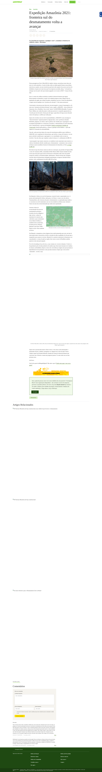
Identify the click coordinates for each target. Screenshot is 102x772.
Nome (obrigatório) (18, 706)
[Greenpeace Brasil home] (17, 2)
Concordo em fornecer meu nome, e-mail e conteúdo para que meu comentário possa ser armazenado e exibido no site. (35, 712)
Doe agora (35, 391)
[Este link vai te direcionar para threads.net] (27, 756)
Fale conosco (63, 759)
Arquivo (62, 762)
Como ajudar (50, 1)
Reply (55, 735)
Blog (30, 9)
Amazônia (35, 9)
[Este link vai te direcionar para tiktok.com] (25, 756)
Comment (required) (18, 693)
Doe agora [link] (72, 2)
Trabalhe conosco (34, 762)
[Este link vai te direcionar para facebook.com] (13, 756)
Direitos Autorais (64, 756)
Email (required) (38, 706)
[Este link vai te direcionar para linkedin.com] (20, 756)
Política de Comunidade (36, 759)
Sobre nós (66, 1)
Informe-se (43, 1)
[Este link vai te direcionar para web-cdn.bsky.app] (23, 756)
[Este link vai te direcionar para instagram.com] (16, 756)
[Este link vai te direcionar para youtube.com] (18, 756)
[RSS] (30, 756)
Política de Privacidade (66, 753)
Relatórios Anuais (34, 756)
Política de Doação (35, 753)
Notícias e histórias (58, 1)
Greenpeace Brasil (19, 749)
